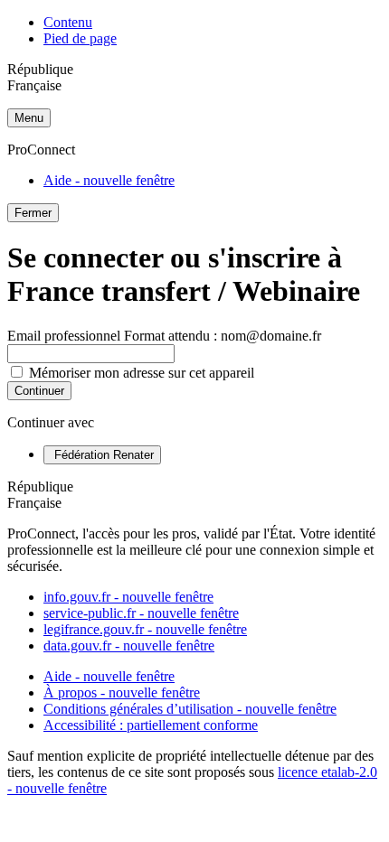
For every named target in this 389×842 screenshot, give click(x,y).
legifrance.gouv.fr (145, 629)
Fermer (33, 213)
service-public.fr (141, 613)
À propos (121, 692)
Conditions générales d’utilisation (190, 708)
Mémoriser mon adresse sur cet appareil (141, 372)
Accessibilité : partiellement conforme (150, 725)
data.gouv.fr (128, 645)
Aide (109, 180)
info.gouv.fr (128, 596)
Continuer (39, 391)
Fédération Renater (102, 455)
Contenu (67, 22)
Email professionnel (164, 335)
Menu (28, 118)
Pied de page (80, 38)
